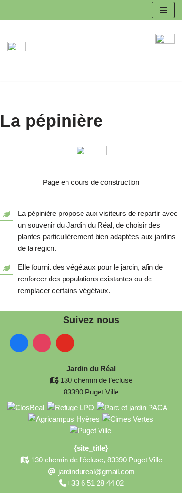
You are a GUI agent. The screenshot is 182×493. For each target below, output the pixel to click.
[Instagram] (42, 343)
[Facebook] (19, 343)
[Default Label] (65, 343)
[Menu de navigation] (163, 10)
